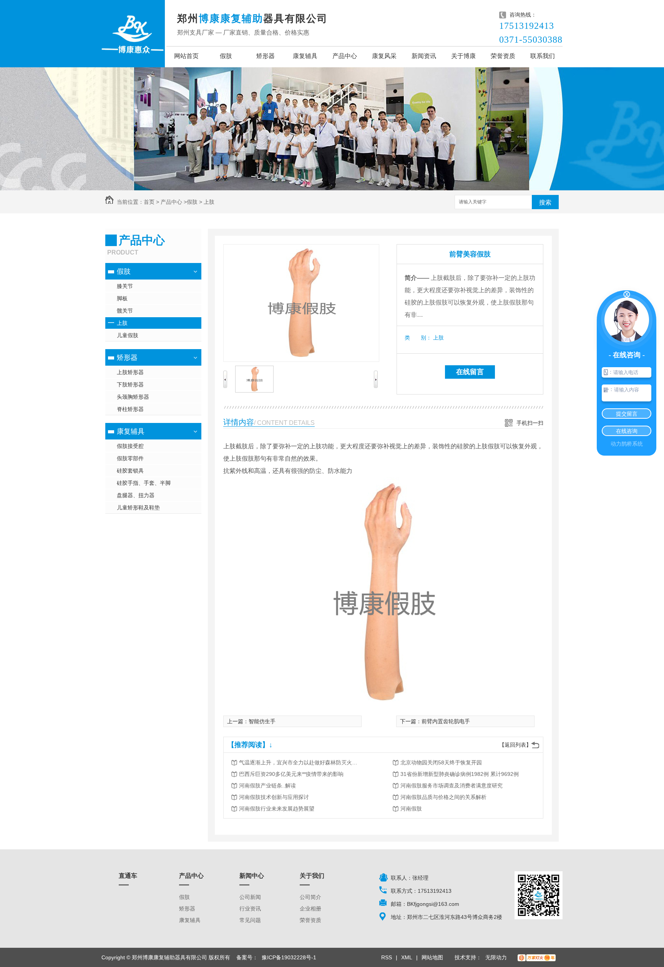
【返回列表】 (515, 745)
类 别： (418, 338)
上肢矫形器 (130, 372)
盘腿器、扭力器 (135, 495)
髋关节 (125, 311)
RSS (386, 957)
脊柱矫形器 (130, 409)
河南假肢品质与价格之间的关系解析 (443, 797)
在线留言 (470, 372)
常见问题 (250, 920)
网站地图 (432, 957)
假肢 (226, 56)
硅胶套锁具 (130, 471)
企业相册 (310, 908)
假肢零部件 (130, 458)
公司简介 (310, 897)
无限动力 (496, 957)
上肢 (209, 202)
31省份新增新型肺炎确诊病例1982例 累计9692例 (459, 774)
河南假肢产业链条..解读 (267, 785)
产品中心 (344, 56)
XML (406, 957)
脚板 (122, 298)
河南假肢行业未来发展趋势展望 (276, 809)
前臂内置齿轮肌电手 (446, 721)
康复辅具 (305, 56)
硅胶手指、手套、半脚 (144, 483)
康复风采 (384, 56)
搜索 (545, 202)
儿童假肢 (127, 335)
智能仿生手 (262, 721)
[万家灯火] (537, 957)
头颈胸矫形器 (133, 397)
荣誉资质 (503, 56)
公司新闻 (250, 897)
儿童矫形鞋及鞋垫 (138, 507)
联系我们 (542, 56)
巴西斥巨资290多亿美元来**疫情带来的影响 (291, 774)
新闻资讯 (424, 56)
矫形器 (265, 56)
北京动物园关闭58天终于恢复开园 (441, 762)
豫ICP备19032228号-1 (289, 957)
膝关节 (125, 286)
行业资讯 (250, 908)
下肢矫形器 (130, 384)
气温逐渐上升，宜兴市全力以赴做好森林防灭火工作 (300, 762)
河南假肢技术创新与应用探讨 (274, 797)
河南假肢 (411, 809)
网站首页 (186, 56)
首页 (149, 202)
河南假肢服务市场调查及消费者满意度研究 (451, 785)
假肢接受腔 (130, 446)
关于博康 (463, 56)
